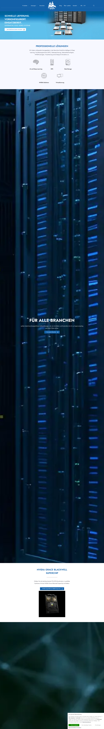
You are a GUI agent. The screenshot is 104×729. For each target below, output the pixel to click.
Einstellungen (98, 725)
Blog (60, 5)
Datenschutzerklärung (86, 722)
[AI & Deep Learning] (36, 64)
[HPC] (52, 64)
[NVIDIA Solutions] (44, 77)
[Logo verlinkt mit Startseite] (52, 5)
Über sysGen (67, 5)
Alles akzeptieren (74, 725)
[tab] (50, 35)
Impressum (79, 727)
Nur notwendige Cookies (87, 725)
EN (85, 5)
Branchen (42, 5)
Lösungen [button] (33, 5)
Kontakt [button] (75, 5)
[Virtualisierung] (60, 77)
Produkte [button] (24, 5)
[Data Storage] (68, 64)
